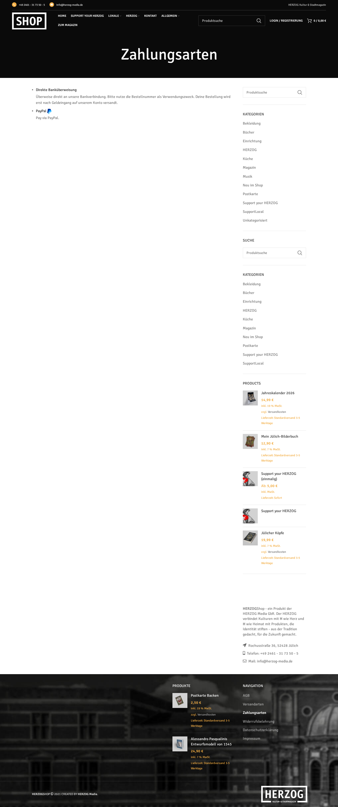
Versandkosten (277, 412)
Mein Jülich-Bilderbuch (279, 436)
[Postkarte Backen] (179, 711)
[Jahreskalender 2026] (250, 409)
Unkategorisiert (255, 220)
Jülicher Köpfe (272, 533)
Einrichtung (252, 141)
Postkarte (250, 194)
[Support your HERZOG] (250, 515)
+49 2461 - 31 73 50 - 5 (32, 5)
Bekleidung (252, 123)
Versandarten (253, 704)
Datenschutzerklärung (260, 730)
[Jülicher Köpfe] (250, 548)
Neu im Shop (253, 185)
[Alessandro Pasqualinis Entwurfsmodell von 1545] (179, 754)
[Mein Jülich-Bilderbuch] (250, 449)
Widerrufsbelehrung (258, 721)
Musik (247, 176)
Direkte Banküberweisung (56, 90)
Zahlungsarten (254, 712)
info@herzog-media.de (69, 5)
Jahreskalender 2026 (278, 393)
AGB (246, 695)
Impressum (251, 738)
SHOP (41, 794)
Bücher (248, 132)
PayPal (41, 111)
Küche (248, 159)
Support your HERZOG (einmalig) (278, 476)
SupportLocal (253, 211)
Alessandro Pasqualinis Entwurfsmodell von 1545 (211, 741)
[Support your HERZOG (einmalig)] (250, 486)
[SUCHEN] (259, 20)
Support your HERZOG (260, 203)
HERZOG (250, 150)
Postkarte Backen (205, 695)
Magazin (249, 167)
